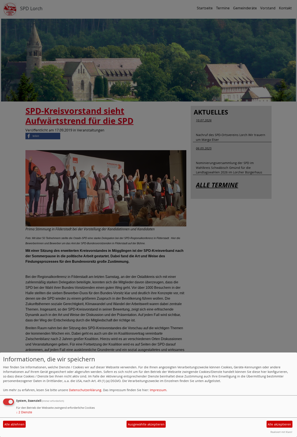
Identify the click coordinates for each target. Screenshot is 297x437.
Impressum (158, 390)
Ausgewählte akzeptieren (146, 424)
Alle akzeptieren (279, 424)
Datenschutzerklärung (85, 390)
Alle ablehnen (14, 424)
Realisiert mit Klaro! (281, 432)
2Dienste (24, 412)
